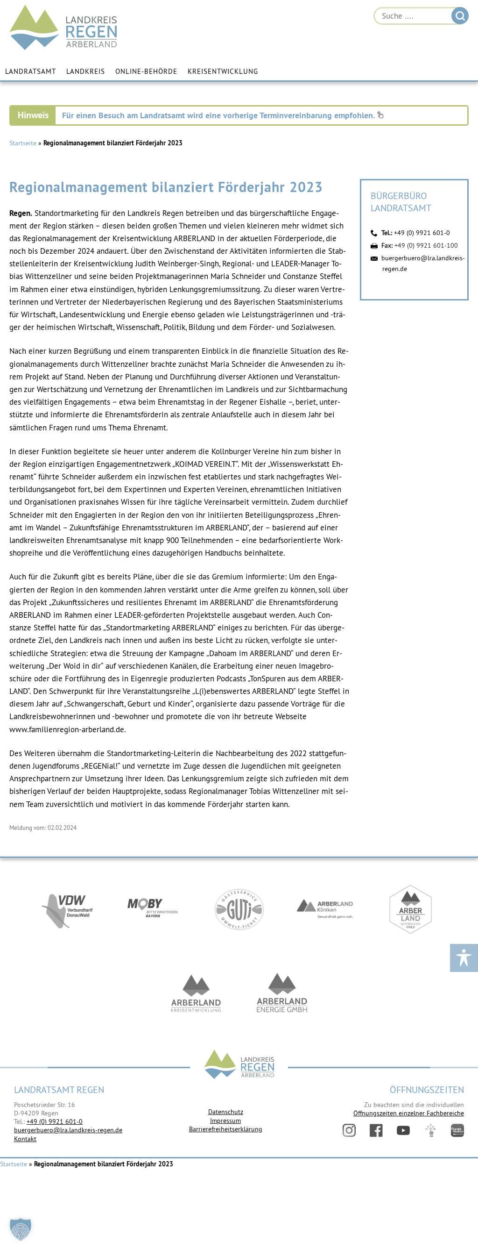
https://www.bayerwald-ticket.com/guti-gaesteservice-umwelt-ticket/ (239, 909)
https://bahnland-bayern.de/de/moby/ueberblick (153, 909)
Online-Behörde (146, 71)
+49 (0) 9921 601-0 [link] (55, 1121)
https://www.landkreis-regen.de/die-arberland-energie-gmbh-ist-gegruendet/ (282, 993)
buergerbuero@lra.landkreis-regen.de (68, 1130)
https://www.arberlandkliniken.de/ (325, 909)
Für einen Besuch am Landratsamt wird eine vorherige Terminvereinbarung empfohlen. (219, 115)
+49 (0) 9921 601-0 (422, 233)
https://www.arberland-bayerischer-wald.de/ (411, 909)
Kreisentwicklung (223, 71)
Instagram (349, 1130)
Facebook (376, 1130)
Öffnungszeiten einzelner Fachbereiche (408, 1113)
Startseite (22, 143)
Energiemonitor (457, 1130)
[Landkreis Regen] (239, 1065)
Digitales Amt (430, 1130)
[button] (20, 1229)
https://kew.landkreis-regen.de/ (196, 993)
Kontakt (25, 1139)
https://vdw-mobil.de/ (67, 909)
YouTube (403, 1130)
